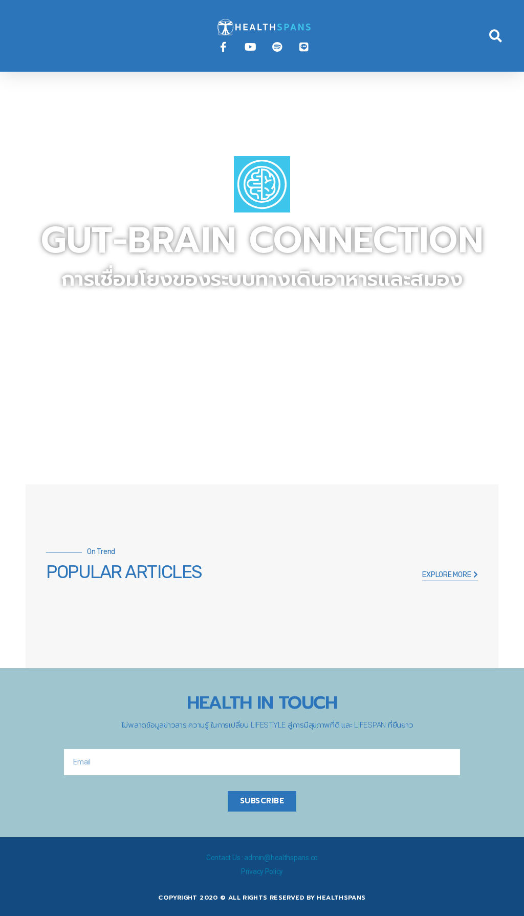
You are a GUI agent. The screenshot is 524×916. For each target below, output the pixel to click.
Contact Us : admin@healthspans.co (262, 858)
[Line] (304, 47)
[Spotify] (277, 47)
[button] (22, 36)
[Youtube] (250, 47)
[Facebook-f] (223, 47)
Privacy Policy (262, 871)
